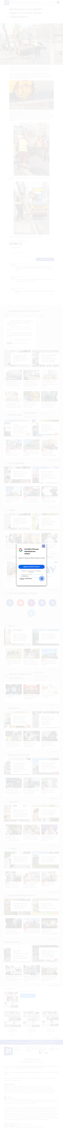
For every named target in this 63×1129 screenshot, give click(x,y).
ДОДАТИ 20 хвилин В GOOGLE (31, 566)
